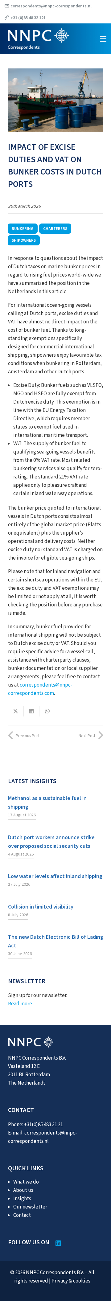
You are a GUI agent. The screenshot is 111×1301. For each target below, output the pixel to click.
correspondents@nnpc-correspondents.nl (51, 6)
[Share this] (16, 711)
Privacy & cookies (70, 1281)
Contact (22, 1215)
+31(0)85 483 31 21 (43, 1124)
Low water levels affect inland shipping (55, 876)
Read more (20, 1004)
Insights (22, 1198)
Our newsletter (30, 1207)
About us (23, 1190)
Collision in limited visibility (40, 906)
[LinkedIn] (58, 1243)
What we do (26, 1182)
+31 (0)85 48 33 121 (28, 17)
